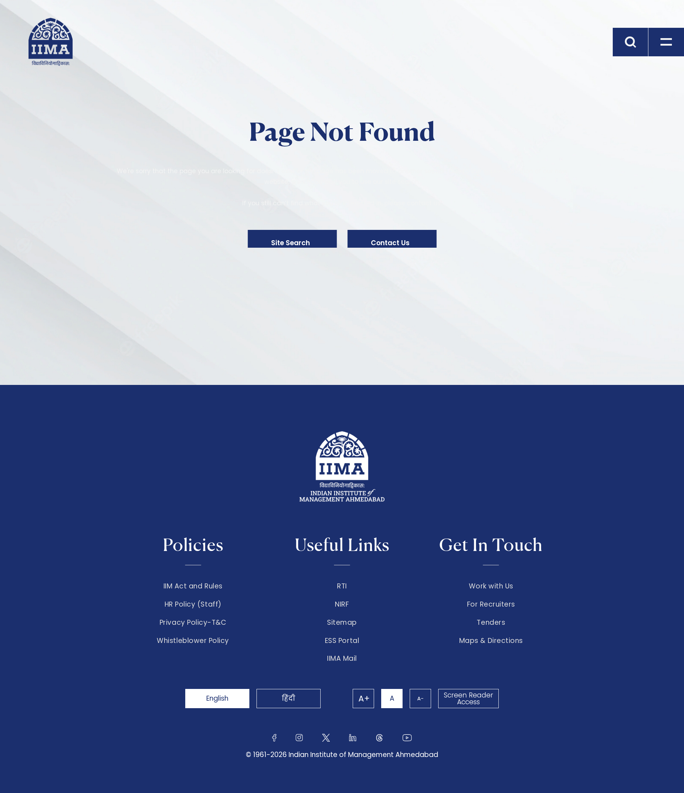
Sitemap (342, 622)
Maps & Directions (491, 641)
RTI (342, 586)
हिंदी (288, 698)
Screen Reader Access (468, 698)
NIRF (342, 604)
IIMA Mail (342, 658)
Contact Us (390, 243)
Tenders (491, 622)
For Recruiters (491, 604)
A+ (364, 698)
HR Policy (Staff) (193, 604)
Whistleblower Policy (193, 641)
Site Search (290, 243)
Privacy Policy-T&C (193, 622)
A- (420, 698)
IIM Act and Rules (193, 586)
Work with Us (491, 586)
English (217, 698)
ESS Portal (342, 641)
